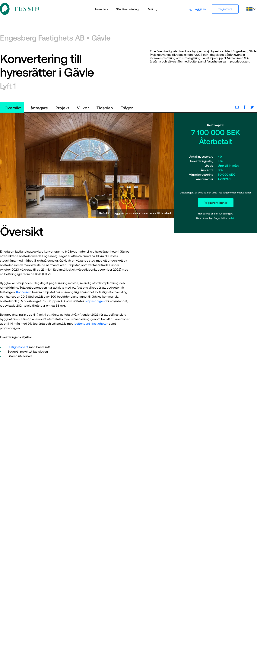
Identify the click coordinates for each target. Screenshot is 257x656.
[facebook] (242, 107)
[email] (235, 107)
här (233, 218)
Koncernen (23, 292)
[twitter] (250, 107)
